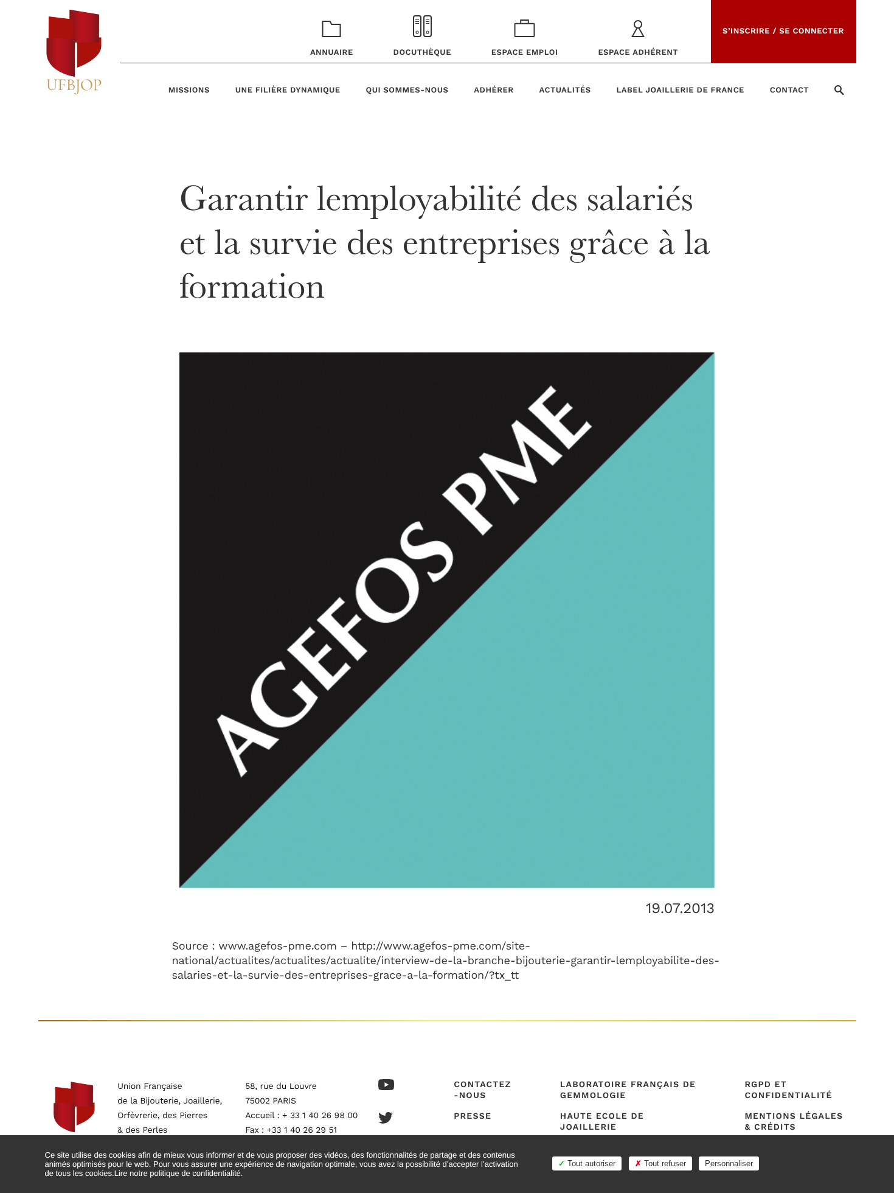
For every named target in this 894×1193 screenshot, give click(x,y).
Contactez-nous (482, 1090)
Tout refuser (664, 1163)
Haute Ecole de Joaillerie (602, 1122)
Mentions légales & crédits (793, 1122)
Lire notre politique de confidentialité (177, 1173)
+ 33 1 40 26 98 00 (320, 1116)
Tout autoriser (590, 1163)
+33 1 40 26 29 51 (302, 1130)
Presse (472, 1116)
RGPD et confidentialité (788, 1090)
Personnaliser (729, 1163)
